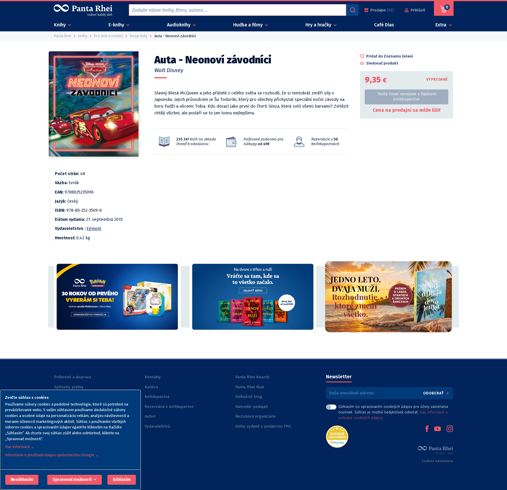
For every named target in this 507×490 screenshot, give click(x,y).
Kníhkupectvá (157, 396)
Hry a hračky (318, 25)
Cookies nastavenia (437, 461)
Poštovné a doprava (72, 376)
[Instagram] (450, 429)
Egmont (94, 228)
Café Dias (384, 25)
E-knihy (117, 25)
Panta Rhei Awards (252, 376)
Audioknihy (179, 25)
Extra (441, 25)
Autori (150, 416)
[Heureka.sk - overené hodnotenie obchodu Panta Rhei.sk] (337, 436)
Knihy (60, 25)
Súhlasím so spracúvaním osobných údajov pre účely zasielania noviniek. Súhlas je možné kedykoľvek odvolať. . (393, 412)
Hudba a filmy (248, 25)
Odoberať (434, 393)
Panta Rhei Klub (249, 386)
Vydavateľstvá (157, 426)
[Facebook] (426, 429)
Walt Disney (168, 70)
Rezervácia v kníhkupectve (169, 406)
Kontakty (153, 376)
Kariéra (151, 386)
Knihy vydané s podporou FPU (263, 426)
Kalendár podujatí (251, 406)
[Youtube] (437, 429)
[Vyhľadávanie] (352, 10)
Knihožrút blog (248, 396)
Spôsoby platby (69, 386)
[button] (21, 480)
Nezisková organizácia (255, 416)
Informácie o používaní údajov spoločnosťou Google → (52, 455)
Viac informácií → (19, 447)
